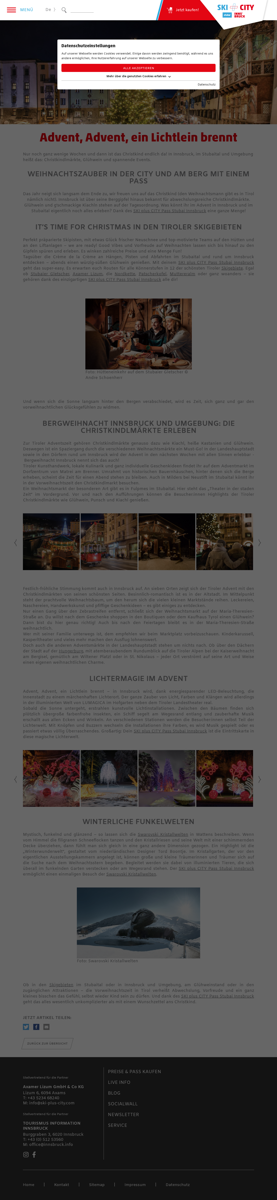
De (48, 10)
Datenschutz (207, 85)
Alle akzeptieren (138, 68)
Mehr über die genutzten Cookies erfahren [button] (136, 76)
